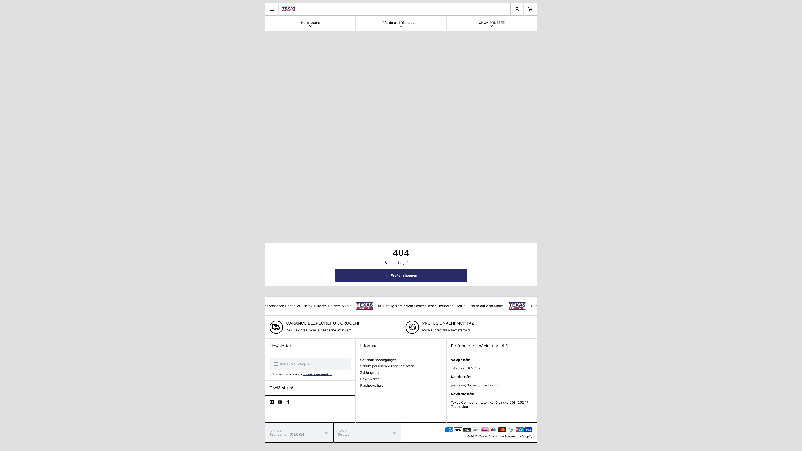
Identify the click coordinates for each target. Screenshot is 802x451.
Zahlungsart (369, 372)
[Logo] (289, 9)
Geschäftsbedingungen (378, 360)
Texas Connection (491, 436)
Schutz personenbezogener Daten (387, 366)
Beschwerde (369, 379)
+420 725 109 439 (466, 368)
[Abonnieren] (345, 364)
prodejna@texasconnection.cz (475, 385)
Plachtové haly (371, 385)
